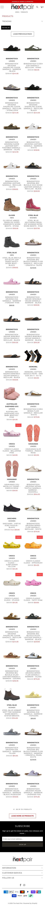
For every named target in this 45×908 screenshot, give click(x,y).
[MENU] (1, 7)
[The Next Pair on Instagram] (24, 885)
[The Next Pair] (22, 7)
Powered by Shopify (30, 903)
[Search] (37, 7)
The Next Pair (17, 903)
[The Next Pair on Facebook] (20, 885)
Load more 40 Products (22, 816)
